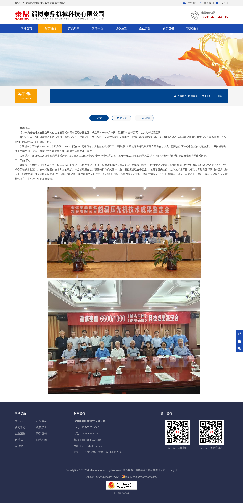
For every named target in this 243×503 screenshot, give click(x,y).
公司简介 (220, 96)
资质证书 (168, 28)
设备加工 (121, 28)
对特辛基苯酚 (121, 493)
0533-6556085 (90, 433)
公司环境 (144, 118)
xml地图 (19, 446)
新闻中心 (97, 28)
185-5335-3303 (90, 427)
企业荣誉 (144, 28)
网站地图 (41, 439)
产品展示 (74, 28)
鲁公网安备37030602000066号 (141, 477)
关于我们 (50, 28)
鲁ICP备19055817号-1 (107, 477)
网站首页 (26, 28)
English (224, 3)
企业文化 (122, 118)
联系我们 (209, 3)
